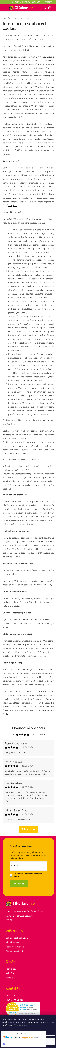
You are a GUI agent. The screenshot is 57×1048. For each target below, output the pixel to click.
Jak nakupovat (12, 942)
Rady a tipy (11, 968)
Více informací (21, 1025)
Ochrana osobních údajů (17, 937)
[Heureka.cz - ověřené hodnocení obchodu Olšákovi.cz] (28, 1009)
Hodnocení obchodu (28, 728)
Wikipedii (12, 205)
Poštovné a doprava (15, 946)
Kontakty (10, 977)
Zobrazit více (28, 829)
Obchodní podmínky (15, 951)
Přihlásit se (19, 883)
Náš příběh (11, 973)
